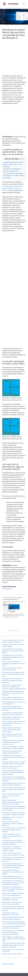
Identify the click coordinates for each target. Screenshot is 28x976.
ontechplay (13, 4)
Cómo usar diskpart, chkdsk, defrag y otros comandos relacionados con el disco (13, 674)
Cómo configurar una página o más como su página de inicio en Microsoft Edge (13, 938)
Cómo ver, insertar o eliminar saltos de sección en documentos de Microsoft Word (13, 789)
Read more (15, 617)
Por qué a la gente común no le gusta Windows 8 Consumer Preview (12, 188)
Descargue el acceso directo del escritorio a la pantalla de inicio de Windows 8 (12, 680)
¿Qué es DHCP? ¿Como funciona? (12, 954)
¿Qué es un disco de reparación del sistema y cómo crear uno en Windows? (13, 795)
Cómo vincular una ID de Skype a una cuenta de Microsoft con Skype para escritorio (13, 908)
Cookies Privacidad (8, 964)
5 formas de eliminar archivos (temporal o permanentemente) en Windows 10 (12, 836)
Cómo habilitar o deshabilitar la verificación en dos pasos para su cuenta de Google (12, 848)
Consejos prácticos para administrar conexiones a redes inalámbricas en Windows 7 (13, 693)
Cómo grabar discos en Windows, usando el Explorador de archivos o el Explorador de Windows (13, 842)
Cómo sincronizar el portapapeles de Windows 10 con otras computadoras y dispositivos (14, 778)
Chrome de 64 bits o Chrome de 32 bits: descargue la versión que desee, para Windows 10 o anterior (13, 882)
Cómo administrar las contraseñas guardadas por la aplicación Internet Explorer (13, 651)
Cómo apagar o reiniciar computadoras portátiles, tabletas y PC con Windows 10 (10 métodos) (14, 808)
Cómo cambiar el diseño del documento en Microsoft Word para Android (12, 872)
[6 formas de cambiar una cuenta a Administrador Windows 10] (14, 607)
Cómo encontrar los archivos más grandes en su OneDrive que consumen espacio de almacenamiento (14, 686)
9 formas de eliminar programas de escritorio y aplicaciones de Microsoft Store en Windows (13, 772)
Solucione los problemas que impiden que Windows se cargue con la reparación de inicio (13, 742)
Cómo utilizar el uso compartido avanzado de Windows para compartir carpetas (13, 757)
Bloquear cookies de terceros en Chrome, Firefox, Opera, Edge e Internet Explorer (12, 729)
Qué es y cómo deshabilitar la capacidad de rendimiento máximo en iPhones (13, 663)
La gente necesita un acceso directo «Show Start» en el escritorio (13, 164)
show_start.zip (7, 588)
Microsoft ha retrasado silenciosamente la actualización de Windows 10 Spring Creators (13, 802)
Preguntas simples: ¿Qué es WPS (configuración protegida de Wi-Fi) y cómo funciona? (13, 657)
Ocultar (21, 159)
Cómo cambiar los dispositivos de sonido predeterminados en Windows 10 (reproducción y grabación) (13, 865)
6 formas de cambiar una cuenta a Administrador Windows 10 (12, 598)
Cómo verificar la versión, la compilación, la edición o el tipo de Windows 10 (12, 823)
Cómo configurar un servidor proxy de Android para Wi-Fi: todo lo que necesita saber (13, 723)
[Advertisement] (14, 56)
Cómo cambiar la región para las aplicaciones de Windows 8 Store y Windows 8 (12, 708)
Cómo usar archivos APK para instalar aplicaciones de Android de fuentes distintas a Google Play (13, 945)
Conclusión (7, 178)
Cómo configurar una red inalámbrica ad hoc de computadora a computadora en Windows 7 (13, 932)
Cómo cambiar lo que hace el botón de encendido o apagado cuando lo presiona (14, 829)
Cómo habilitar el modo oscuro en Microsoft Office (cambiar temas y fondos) (12, 736)
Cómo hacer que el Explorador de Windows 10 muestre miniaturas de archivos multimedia (12, 889)
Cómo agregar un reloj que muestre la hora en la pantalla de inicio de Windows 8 (13, 859)
